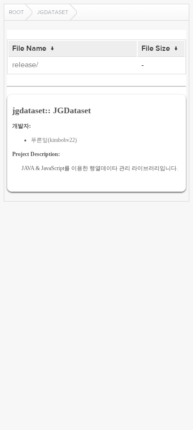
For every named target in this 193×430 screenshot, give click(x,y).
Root (16, 12)
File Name (29, 48)
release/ (25, 65)
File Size (155, 48)
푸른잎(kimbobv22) (54, 140)
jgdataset (52, 12)
